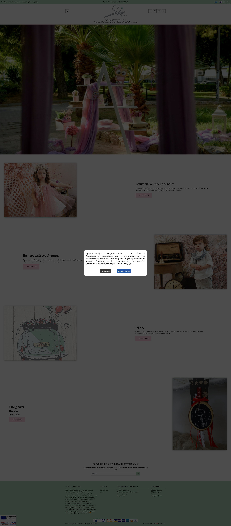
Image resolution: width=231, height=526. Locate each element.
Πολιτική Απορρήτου (123, 264)
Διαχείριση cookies (124, 271)
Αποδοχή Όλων (105, 271)
